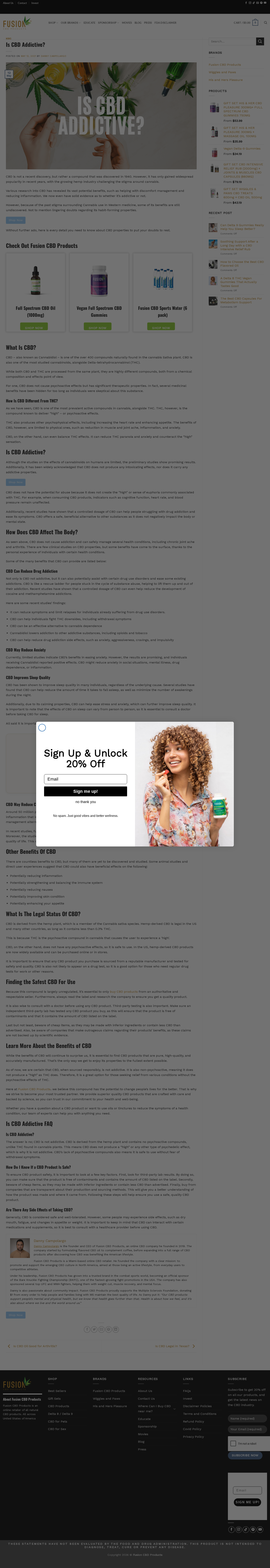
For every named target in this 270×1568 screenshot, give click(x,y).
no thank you (86, 802)
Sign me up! (85, 791)
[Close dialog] (42, 727)
